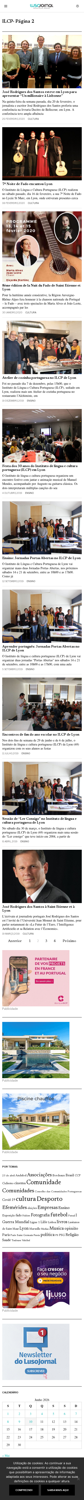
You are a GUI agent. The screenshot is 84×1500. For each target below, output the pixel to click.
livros (62, 1222)
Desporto (49, 1199)
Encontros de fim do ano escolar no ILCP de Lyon (40, 734)
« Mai (6, 1455)
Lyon (24, 1229)
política (48, 1235)
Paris (6, 1235)
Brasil (70, 1175)
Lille (44, 1222)
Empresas (47, 1207)
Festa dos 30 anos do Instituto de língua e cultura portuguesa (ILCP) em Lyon (40, 468)
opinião (71, 1229)
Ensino (31, 400)
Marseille (34, 1229)
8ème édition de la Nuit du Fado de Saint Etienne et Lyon (41, 287)
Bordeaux (58, 1175)
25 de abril (8, 1175)
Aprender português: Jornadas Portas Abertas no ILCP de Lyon (41, 648)
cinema (20, 1183)
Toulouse (16, 1240)
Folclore (26, 1216)
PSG (62, 1235)
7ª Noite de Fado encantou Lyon (27, 184)
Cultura (33, 118)
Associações (39, 1175)
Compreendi (23, 1490)
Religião (72, 1235)
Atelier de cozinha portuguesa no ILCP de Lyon (39, 378)
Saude (6, 1240)
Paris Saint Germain (22, 1235)
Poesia (37, 1235)
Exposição (8, 1215)
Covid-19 (8, 1200)
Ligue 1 (35, 1222)
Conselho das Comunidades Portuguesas (58, 1191)
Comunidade (43, 1183)
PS (56, 1235)
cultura (26, 1199)
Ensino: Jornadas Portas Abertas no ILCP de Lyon (41, 558)
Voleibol (26, 1240)
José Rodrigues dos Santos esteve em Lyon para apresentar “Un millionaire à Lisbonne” (39, 94)
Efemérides (14, 1207)
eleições (32, 1208)
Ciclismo (8, 1183)
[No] (78, 1479)
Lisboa (52, 1222)
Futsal (71, 1215)
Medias (45, 1229)
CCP (77, 1175)
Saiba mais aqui (58, 1490)
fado (19, 1215)
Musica (56, 1228)
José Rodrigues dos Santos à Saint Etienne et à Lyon (38, 909)
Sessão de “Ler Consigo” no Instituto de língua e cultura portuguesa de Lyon (39, 821)
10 (30, 1421)
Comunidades (18, 1191)
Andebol (20, 1175)
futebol (58, 1215)
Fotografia (40, 1215)
